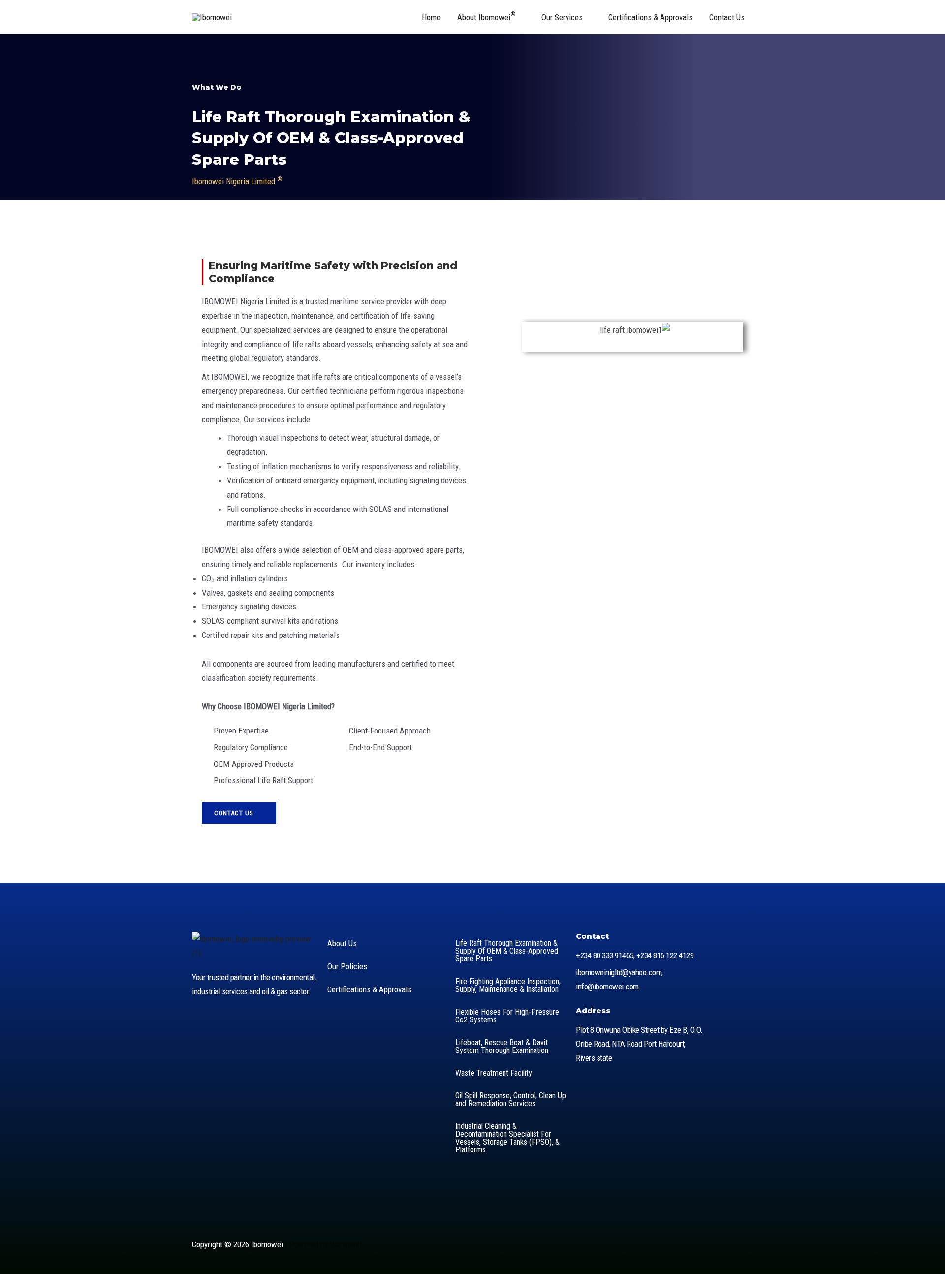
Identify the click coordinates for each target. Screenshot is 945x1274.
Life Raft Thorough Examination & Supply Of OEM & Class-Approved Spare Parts (506, 950)
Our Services (562, 17)
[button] (475, 534)
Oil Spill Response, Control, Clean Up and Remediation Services (510, 1099)
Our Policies (347, 966)
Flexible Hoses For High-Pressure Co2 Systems (507, 1015)
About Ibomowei (486, 16)
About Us (342, 943)
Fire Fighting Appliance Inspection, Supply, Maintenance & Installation (508, 985)
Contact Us (727, 17)
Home (431, 17)
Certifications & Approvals (650, 17)
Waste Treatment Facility (493, 1073)
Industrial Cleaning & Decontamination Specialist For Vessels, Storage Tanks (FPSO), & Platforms (507, 1137)
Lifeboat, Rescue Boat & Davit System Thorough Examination (501, 1046)
